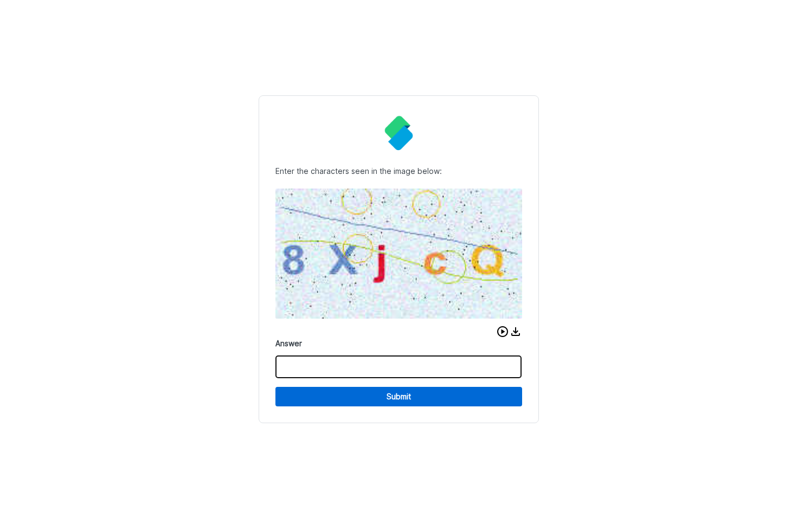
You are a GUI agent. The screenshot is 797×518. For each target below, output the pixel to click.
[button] (502, 331)
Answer (288, 343)
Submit (399, 396)
